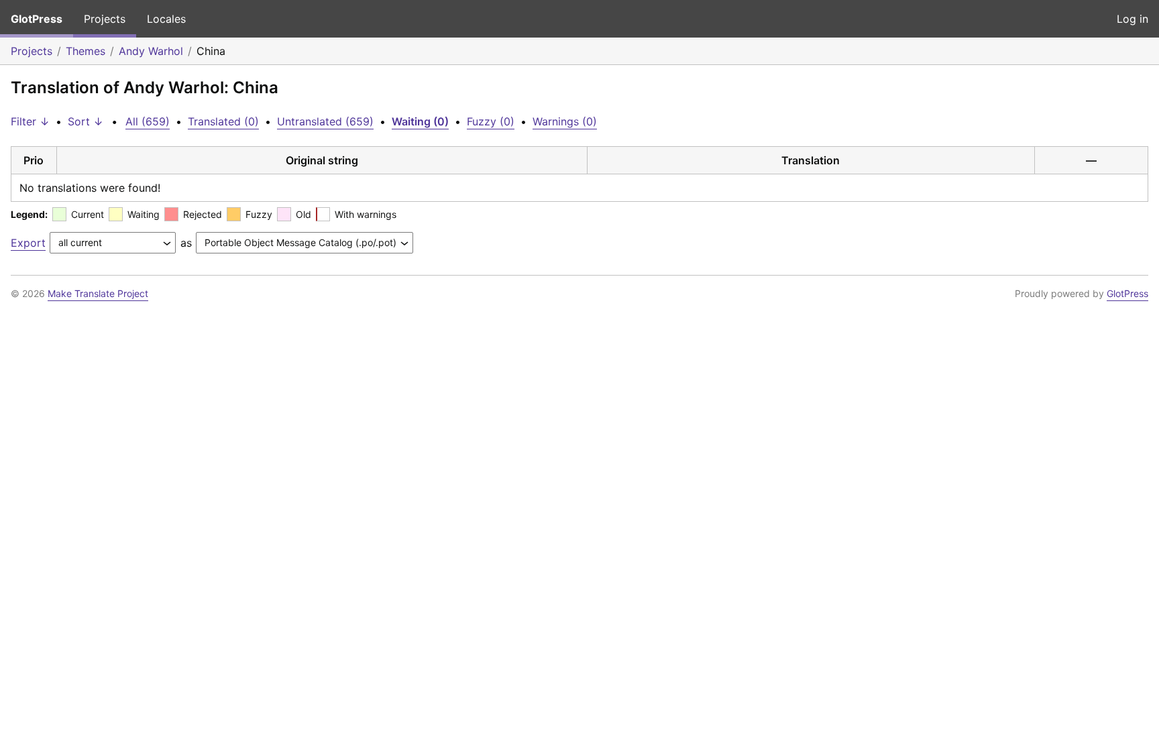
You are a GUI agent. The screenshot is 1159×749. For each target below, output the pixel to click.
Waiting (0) (420, 121)
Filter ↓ (30, 121)
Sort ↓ (85, 121)
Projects (104, 18)
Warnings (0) (565, 121)
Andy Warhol (151, 51)
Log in (1132, 18)
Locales (166, 18)
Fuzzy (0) (490, 121)
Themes (85, 51)
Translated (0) (223, 121)
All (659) (147, 121)
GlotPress (36, 18)
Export (28, 242)
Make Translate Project (98, 293)
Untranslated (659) (325, 121)
